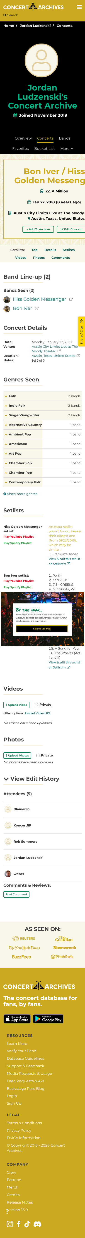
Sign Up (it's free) (42, 629)
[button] (41, 609)
